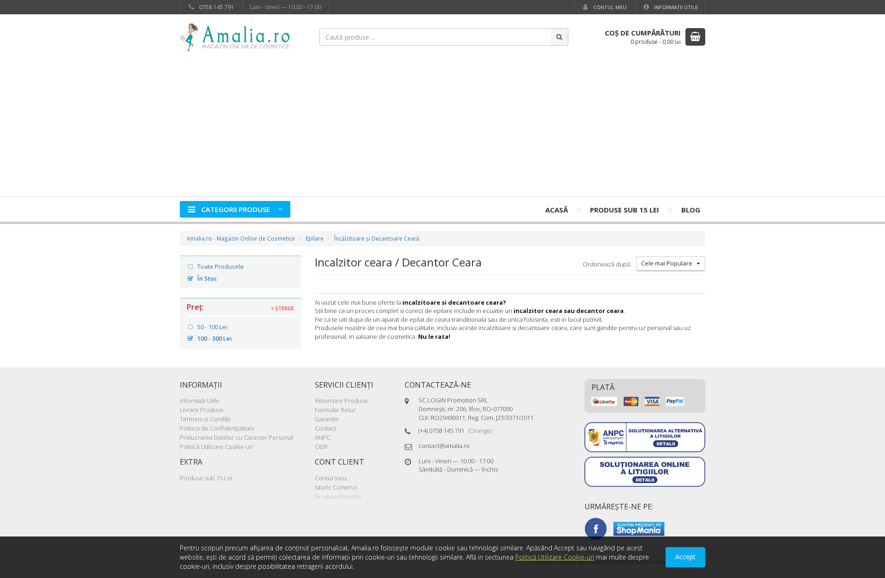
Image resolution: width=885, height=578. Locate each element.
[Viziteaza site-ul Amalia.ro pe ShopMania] (639, 528)
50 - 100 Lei (211, 327)
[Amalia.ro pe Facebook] (595, 528)
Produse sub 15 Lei (624, 209)
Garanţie (327, 419)
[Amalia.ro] (240, 36)
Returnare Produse (341, 400)
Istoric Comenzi (336, 487)
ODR (321, 446)
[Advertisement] (442, 127)
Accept (685, 556)
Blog (690, 209)
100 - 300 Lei (214, 338)
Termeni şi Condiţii (205, 419)
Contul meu (609, 7)
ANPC (322, 437)
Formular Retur (335, 410)
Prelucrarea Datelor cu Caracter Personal (236, 437)
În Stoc (206, 278)
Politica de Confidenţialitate (217, 428)
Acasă (556, 209)
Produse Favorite (338, 496)
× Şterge (282, 308)
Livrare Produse (202, 410)
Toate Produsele (220, 266)
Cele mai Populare (668, 263)
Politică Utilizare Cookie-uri (216, 446)
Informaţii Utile (675, 7)
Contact (325, 428)
